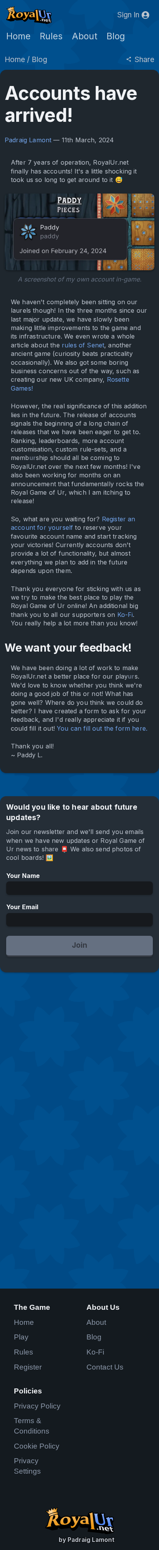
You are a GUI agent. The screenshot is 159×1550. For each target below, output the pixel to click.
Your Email (22, 907)
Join (79, 945)
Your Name (23, 875)
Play (21, 1337)
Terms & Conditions (31, 1426)
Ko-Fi (125, 614)
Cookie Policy (36, 1446)
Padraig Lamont (28, 140)
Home (18, 36)
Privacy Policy (37, 1406)
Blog (116, 36)
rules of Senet (83, 345)
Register (28, 1367)
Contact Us (104, 1367)
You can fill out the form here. (102, 728)
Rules (51, 36)
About (84, 36)
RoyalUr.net (79, 1520)
